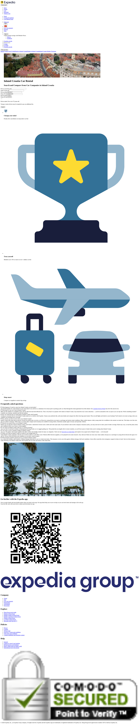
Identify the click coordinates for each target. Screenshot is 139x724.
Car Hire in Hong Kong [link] (10, 619)
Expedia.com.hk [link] (8, 41)
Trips (5, 31)
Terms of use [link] (7, 630)
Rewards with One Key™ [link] (10, 621)
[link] (17, 8)
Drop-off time (4, 97)
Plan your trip (4, 49)
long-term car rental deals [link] (68, 432)
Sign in (6, 34)
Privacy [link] (6, 628)
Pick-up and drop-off (6, 88)
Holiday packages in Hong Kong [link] (12, 616)
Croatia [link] (6, 44)
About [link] (5, 598)
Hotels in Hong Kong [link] (9, 614)
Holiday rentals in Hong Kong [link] (11, 615)
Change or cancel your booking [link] (12, 643)
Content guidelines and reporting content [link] (14, 635)
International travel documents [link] (11, 647)
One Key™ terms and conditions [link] (12, 632)
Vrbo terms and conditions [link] (10, 633)
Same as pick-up (5, 90)
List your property (8, 28)
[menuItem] (8, 51)
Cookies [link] (6, 629)
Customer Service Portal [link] (99, 408)
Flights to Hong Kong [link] (9, 618)
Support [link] (6, 642)
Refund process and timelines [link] (11, 645)
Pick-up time (4, 95)
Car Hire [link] (6, 45)
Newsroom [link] (6, 605)
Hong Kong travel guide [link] (10, 612)
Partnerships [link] (7, 602)
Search (3, 107)
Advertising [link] (7, 604)
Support (6, 29)
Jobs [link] (5, 600)
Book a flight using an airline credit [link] (13, 646)
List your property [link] (8, 601)
